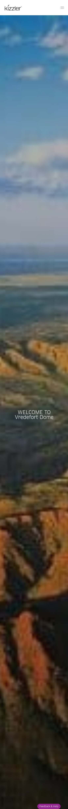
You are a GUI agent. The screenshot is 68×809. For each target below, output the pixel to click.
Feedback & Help (48, 806)
